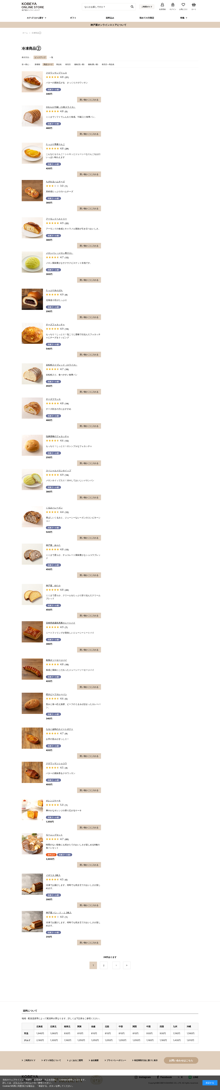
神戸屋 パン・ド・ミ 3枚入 (59, 912)
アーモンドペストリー (56, 218)
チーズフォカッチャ (55, 324)
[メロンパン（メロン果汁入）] (32, 262)
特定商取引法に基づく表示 (146, 1060)
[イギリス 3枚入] (32, 884)
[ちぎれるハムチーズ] (32, 190)
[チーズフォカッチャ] (32, 333)
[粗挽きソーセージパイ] (32, 669)
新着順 (37, 64)
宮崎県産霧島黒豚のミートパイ (60, 623)
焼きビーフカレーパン (56, 694)
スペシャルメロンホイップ (58, 470)
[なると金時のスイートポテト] (32, 738)
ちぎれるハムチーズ (55, 181)
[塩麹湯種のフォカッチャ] (32, 445)
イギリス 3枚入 (53, 875)
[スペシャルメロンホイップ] (32, 479)
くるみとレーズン (54, 507)
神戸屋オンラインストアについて (108, 24)
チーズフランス (53, 399)
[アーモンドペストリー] (32, 227)
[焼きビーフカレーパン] (32, 703)
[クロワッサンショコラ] (32, 772)
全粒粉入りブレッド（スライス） (61, 365)
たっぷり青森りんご (55, 144)
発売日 (68, 64)
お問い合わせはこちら (181, 1060)
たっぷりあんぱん (54, 290)
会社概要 (95, 1060)
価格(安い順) (79, 64)
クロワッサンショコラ (56, 763)
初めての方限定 (146, 17)
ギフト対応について (52, 1060)
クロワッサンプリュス (56, 72)
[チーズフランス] (32, 408)
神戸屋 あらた (53, 545)
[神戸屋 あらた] (32, 554)
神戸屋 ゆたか (53, 585)
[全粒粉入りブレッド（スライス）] (32, 373)
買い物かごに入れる (89, 99)
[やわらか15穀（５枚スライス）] (32, 116)
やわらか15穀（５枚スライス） (61, 107)
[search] (133, 6)
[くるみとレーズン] (32, 516)
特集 (182, 17)
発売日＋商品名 (108, 64)
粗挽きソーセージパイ (56, 660)
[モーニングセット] (32, 843)
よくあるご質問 (76, 1060)
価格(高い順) (93, 64)
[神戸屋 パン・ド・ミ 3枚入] (32, 921)
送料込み (110, 17)
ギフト (73, 17)
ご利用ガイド (146, 7)
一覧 (51, 57)
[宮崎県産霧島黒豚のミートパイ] (32, 631)
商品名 (59, 64)
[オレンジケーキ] (32, 809)
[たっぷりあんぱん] (32, 299)
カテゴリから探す (35, 17)
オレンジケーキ (53, 800)
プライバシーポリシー (116, 1060)
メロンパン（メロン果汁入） (59, 253)
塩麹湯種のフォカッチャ (57, 436)
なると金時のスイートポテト (59, 729)
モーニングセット (54, 834)
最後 (130, 965)
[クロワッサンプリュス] (32, 81)
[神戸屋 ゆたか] (32, 594)
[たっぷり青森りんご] (32, 153)
